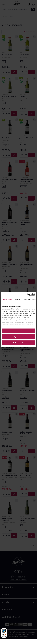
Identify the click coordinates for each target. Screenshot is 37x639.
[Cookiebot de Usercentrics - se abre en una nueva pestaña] (27, 294)
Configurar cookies (17, 337)
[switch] (4, 636)
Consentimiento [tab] (7, 299)
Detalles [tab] (17, 299)
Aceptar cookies (18, 331)
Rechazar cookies (18, 343)
